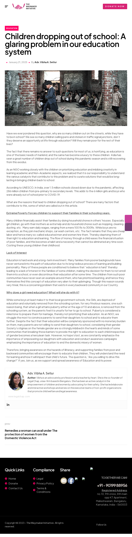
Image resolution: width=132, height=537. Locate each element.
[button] (115, 6)
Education (11, 28)
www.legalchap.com (19, 396)
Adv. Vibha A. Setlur (46, 62)
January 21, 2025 (18, 62)
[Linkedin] (8, 404)
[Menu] (6, 6)
